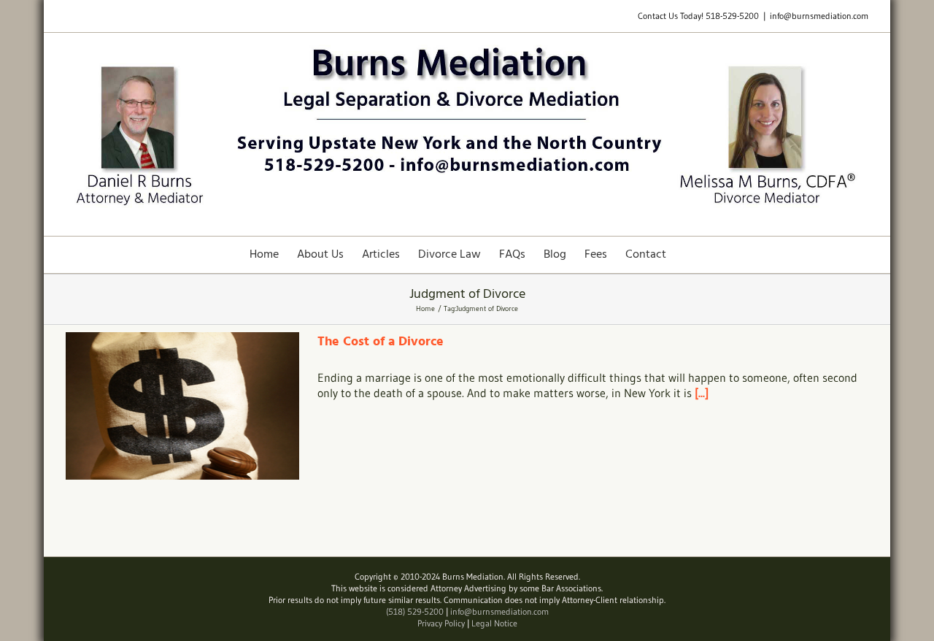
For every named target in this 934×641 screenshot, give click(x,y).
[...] (702, 392)
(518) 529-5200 (415, 611)
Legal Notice (494, 623)
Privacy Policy (441, 623)
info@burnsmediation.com (819, 15)
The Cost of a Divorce (380, 342)
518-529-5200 (732, 15)
